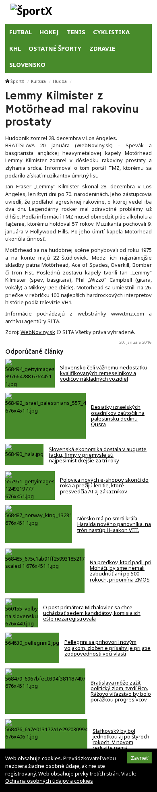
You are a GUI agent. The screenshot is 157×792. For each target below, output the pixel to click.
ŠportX (17, 81)
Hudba (60, 81)
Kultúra (38, 81)
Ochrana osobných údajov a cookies (49, 780)
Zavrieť (139, 757)
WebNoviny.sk (38, 332)
